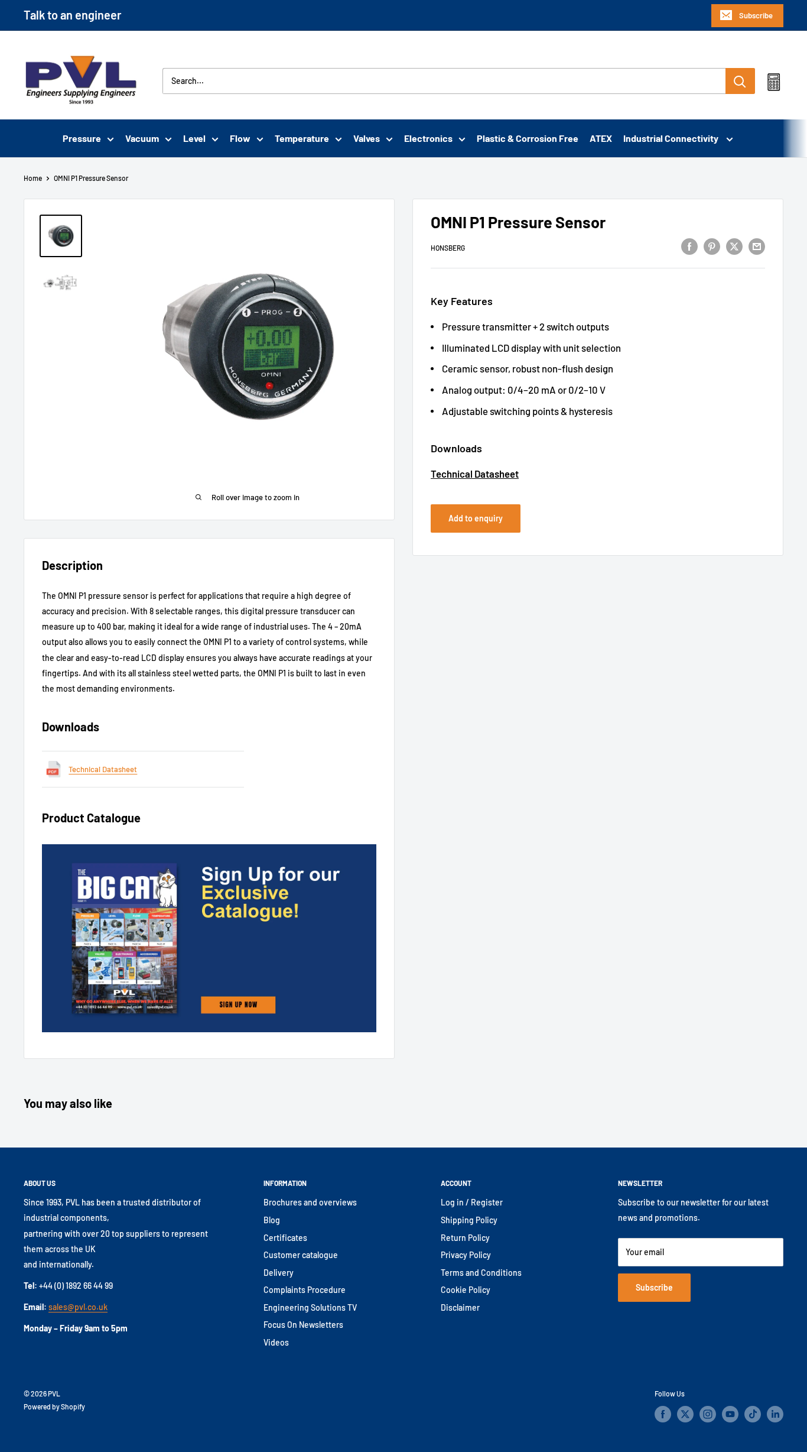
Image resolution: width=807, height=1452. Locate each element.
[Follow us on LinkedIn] (775, 1414)
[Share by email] (757, 246)
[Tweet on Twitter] (734, 246)
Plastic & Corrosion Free (527, 138)
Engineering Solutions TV (310, 1307)
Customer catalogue (300, 1255)
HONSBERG (448, 248)
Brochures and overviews (310, 1202)
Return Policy (465, 1238)
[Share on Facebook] (689, 246)
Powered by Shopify (54, 1406)
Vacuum (142, 138)
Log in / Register (472, 1202)
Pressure (82, 138)
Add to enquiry (475, 518)
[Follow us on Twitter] (685, 1414)
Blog (271, 1220)
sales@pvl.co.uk (78, 1307)
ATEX (601, 138)
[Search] (740, 81)
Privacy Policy (466, 1255)
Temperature (302, 138)
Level (194, 138)
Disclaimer (460, 1307)
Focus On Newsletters (303, 1325)
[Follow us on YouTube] (730, 1414)
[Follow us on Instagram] (707, 1414)
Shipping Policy (469, 1220)
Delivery (278, 1273)
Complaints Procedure (304, 1290)
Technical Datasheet (475, 473)
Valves (366, 138)
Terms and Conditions (481, 1273)
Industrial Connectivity (671, 138)
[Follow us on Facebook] (663, 1414)
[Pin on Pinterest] (712, 246)
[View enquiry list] (773, 84)
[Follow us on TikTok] (752, 1414)
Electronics (428, 138)
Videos (276, 1342)
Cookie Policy (465, 1290)
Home (33, 178)
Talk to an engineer (73, 15)
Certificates (285, 1238)
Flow (240, 138)
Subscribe (756, 15)
